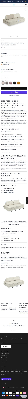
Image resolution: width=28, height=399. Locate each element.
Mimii (2, 40)
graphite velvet (14, 83)
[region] (14, 324)
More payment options (14, 95)
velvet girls (6, 83)
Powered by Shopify (17, 390)
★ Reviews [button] (26, 200)
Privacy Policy (4, 355)
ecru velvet (3, 83)
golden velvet (18, 83)
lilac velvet (10, 83)
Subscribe (6, 346)
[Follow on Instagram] (5, 383)
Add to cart (14, 88)
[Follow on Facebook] (2, 383)
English (22, 387)
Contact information (5, 353)
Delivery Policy (4, 362)
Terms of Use (4, 357)
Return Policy (4, 360)
